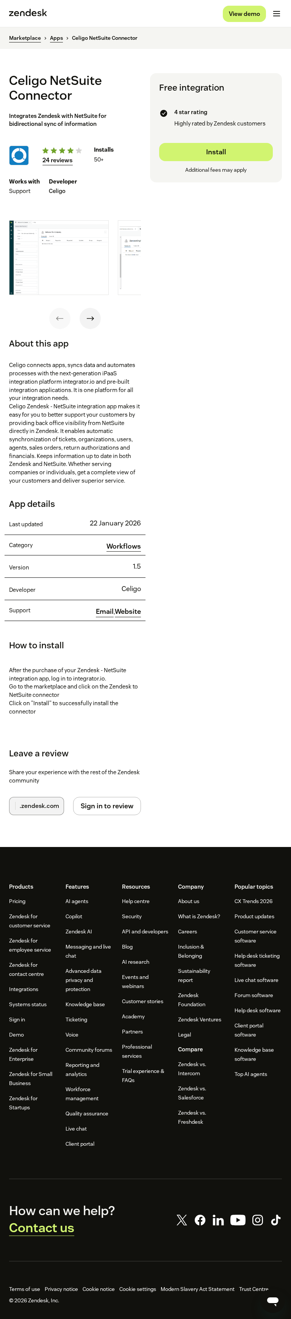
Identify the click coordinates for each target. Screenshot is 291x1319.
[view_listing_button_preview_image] (59, 257)
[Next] (90, 318)
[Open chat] (273, 1301)
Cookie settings (137, 1289)
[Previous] (59, 318)
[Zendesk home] (28, 13)
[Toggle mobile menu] (276, 13)
